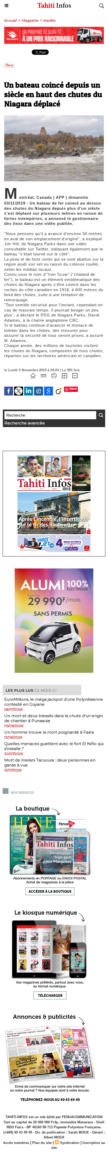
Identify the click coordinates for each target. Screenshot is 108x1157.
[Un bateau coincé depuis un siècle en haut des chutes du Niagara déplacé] (54, 117)
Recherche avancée (24, 423)
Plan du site (42, 1143)
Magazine (30, 20)
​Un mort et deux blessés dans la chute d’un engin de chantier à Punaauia (53, 718)
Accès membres (16, 1143)
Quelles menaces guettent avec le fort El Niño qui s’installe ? (54, 746)
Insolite (50, 20)
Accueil (10, 20)
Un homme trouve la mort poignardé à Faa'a (49, 732)
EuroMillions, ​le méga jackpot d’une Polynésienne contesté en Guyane (53, 702)
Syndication (69, 1143)
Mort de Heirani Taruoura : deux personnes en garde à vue (49, 763)
